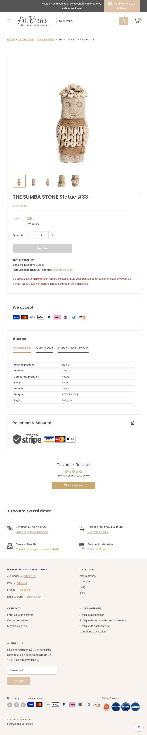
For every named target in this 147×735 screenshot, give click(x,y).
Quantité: (18, 235)
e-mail (16, 283)
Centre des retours (18, 620)
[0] (137, 21)
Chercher (85, 581)
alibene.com (34, 596)
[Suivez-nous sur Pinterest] (23, 704)
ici (38, 659)
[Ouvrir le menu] (9, 21)
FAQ (82, 587)
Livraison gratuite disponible (32, 531)
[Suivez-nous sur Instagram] (16, 704)
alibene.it (22, 582)
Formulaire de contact (20, 614)
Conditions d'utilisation (93, 631)
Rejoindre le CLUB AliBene (124, 6)
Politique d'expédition (92, 614)
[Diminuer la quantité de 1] (30, 235)
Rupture (42, 248)
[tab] (22, 349)
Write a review (73, 485)
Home (11, 39)
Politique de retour (62, 269)
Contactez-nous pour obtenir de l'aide (37, 549)
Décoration (26, 39)
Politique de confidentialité (95, 625)
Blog (82, 592)
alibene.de (29, 575)
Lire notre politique (98, 531)
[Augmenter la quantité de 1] (52, 235)
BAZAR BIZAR (20, 205)
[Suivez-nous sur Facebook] (9, 704)
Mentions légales (17, 625)
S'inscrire (18, 680)
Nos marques (88, 575)
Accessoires (45, 39)
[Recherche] (123, 21)
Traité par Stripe (96, 549)
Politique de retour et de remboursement (103, 620)
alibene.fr (25, 589)
